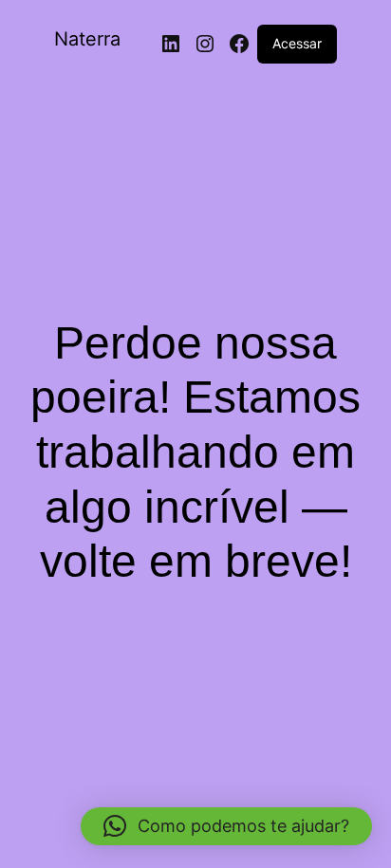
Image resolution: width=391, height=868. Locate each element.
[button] (226, 826)
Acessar (297, 43)
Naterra (87, 39)
